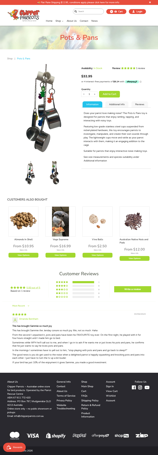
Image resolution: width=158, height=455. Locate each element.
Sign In (110, 386)
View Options (23, 255)
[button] (128, 68)
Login (139, 11)
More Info (23, 250)
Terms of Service (66, 395)
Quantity (85, 89)
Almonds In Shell (23, 239)
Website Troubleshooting (66, 406)
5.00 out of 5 (33, 287)
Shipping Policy (89, 400)
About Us (62, 391)
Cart (83, 391)
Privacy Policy (64, 400)
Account (110, 400)
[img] (19, 314)
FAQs (84, 395)
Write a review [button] (132, 289)
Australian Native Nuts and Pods (134, 241)
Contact (61, 386)
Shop (10, 58)
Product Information (87, 415)
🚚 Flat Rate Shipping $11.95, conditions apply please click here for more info (78, 2)
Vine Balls (97, 239)
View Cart (112, 391)
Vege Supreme (60, 239)
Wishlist (111, 395)
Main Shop (87, 386)
